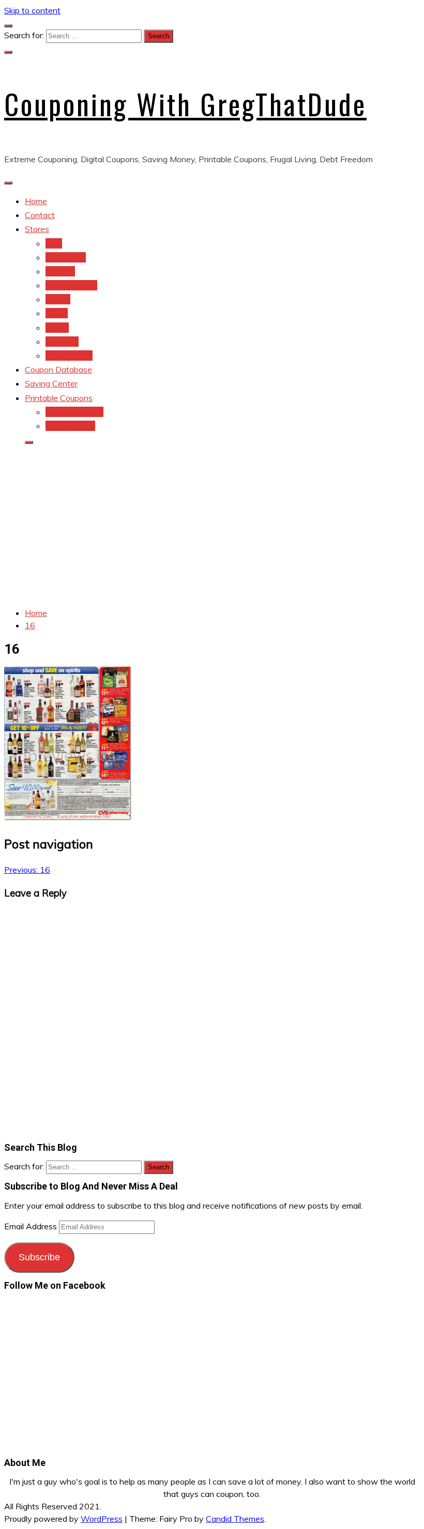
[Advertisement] (212, 526)
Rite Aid (60, 271)
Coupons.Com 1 (74, 412)
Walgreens (66, 257)
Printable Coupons (59, 398)
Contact (40, 215)
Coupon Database (58, 369)
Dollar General (71, 285)
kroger (57, 327)
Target (58, 299)
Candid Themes (235, 1518)
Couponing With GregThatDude (185, 104)
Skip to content (32, 10)
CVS (54, 243)
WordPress (102, 1518)
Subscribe (39, 1257)
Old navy (62, 341)
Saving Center (51, 383)
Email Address (31, 1226)
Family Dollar (69, 355)
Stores (37, 229)
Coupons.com (70, 426)
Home (36, 201)
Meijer (57, 313)
